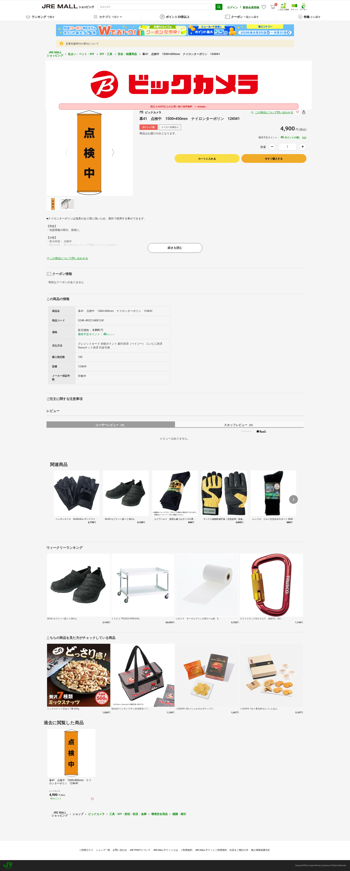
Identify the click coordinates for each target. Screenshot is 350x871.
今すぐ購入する (274, 158)
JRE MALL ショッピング (55, 54)
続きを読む (175, 247)
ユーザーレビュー (111, 425)
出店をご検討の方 (239, 850)
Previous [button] (68, 152)
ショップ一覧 (103, 850)
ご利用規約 (186, 850)
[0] (272, 6)
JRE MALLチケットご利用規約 (211, 850)
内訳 (304, 137)
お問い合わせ (120, 850)
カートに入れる (207, 158)
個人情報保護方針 (260, 850)
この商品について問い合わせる (274, 112)
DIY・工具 (106, 54)
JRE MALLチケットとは (165, 850)
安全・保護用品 (128, 54)
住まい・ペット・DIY (81, 54)
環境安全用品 (159, 814)
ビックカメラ (96, 814)
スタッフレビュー (239, 425)
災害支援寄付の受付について (82, 43)
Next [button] (110, 152)
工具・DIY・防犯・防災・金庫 (128, 814)
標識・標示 (179, 814)
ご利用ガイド (86, 850)
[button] (293, 499)
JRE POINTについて (139, 850)
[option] (89, 153)
